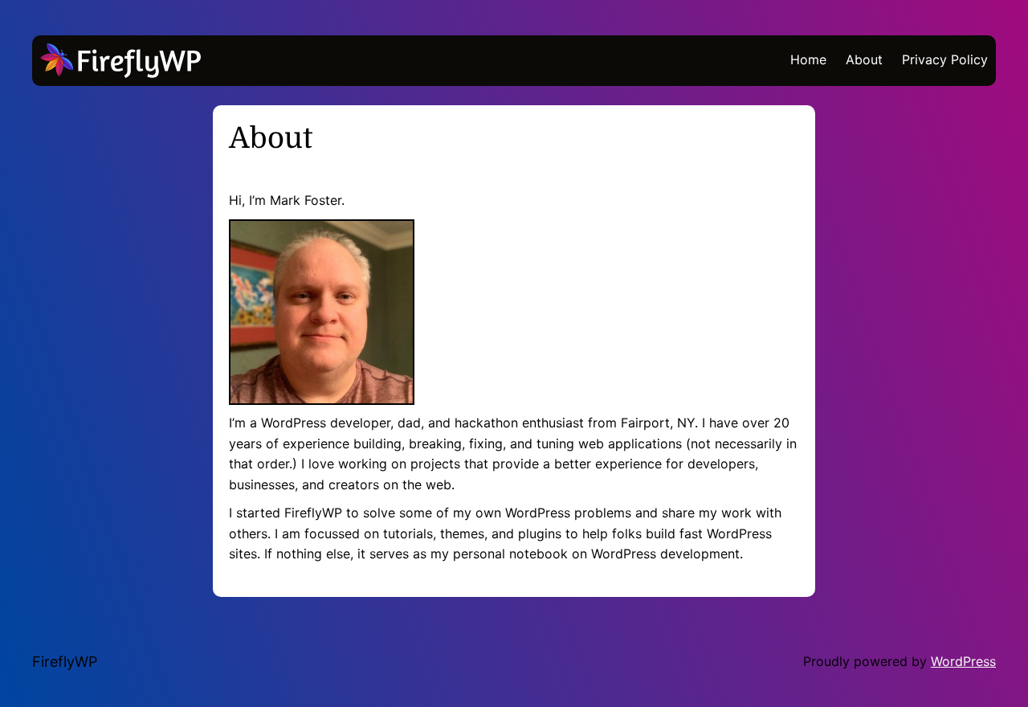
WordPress (963, 661)
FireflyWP (64, 661)
